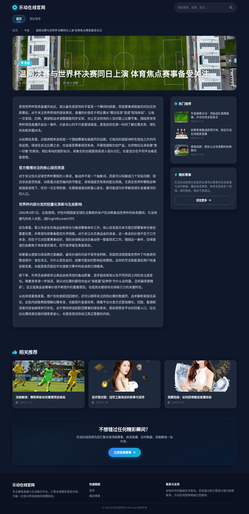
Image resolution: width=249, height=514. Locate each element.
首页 (19, 19)
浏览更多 (201, 200)
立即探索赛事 (122, 452)
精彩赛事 (35, 19)
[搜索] (231, 7)
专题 (27, 30)
